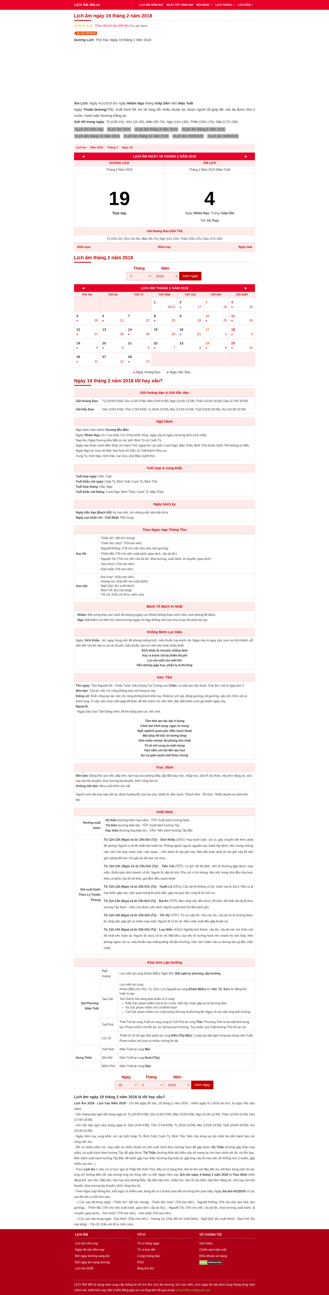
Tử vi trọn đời (146, 1249)
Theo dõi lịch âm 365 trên (112, 25)
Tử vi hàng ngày (148, 1243)
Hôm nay (164, 247)
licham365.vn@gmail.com (193, 1290)
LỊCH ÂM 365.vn (87, 5)
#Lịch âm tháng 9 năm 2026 (203, 129)
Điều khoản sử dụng (213, 1256)
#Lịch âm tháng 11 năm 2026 (146, 136)
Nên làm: (82, 690)
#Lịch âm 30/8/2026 (223, 136)
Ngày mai (245, 247)
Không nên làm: (87, 786)
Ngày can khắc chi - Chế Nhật (97, 517)
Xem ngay (190, 276)
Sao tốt (81, 553)
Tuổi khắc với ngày (89, 481)
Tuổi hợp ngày (86, 476)
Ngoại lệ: (82, 706)
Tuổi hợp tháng (87, 486)
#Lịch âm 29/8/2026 (188, 136)
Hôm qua (83, 247)
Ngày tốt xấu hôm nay (89, 1249)
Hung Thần (84, 1057)
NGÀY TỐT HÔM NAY (179, 4)
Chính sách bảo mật (212, 1249)
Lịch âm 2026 (84, 1268)
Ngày (126, 1077)
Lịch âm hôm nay (86, 1243)
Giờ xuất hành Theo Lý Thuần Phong (90, 894)
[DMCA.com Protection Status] (210, 1262)
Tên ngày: (83, 685)
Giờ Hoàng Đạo (87, 401)
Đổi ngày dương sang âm (92, 1256)
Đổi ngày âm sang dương (92, 1262)
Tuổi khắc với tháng (90, 491)
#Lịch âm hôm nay (89, 129)
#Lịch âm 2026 (119, 129)
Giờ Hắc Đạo (85, 409)
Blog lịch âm (145, 1268)
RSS (140, 1262)
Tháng (139, 268)
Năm (165, 268)
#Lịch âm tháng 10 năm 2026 (97, 136)
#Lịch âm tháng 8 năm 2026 (156, 129)
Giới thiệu (206, 1243)
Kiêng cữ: (83, 696)
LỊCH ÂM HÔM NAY (151, 4)
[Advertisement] (188, 71)
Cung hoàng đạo (148, 1256)
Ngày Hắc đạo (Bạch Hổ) (93, 512)
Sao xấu (82, 586)
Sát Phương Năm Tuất (90, 1006)
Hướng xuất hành (92, 825)
